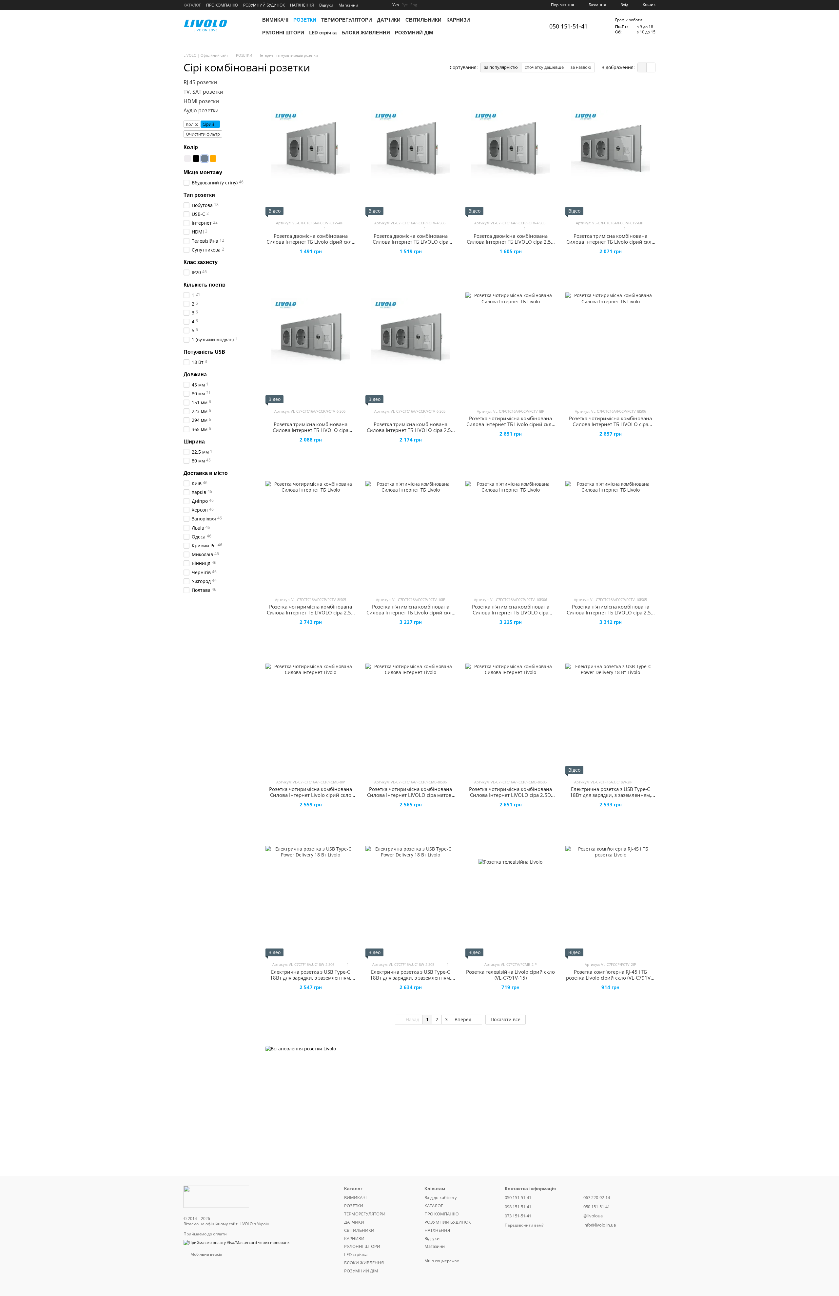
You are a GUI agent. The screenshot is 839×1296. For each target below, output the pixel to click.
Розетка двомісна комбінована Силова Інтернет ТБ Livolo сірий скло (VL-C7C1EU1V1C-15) (310, 242)
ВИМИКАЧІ (275, 19)
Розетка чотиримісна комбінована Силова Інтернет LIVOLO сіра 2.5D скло (510, 795)
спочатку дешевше (544, 67)
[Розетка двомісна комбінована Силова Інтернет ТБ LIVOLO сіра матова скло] (410, 149)
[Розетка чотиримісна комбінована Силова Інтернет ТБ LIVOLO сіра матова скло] (610, 337)
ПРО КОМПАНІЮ (222, 5)
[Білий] (187, 158)
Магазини (348, 5)
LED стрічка (323, 32)
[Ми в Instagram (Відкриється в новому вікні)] (367, 5)
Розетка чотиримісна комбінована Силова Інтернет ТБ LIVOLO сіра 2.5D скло (311, 612)
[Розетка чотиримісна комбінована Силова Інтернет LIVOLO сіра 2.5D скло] (510, 708)
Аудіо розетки (201, 110)
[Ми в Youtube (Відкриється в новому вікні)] (375, 5)
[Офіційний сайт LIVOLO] (216, 1196)
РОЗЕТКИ (304, 19)
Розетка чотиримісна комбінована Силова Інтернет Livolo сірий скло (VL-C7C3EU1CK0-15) (310, 795)
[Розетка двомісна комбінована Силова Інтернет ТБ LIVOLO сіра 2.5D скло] (510, 149)
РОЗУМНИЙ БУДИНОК (264, 5)
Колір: (192, 124)
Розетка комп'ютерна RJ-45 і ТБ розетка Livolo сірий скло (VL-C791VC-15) (610, 977)
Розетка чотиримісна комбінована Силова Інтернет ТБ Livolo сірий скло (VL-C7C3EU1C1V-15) (510, 424)
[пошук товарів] (528, 26)
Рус (404, 5)
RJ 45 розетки (200, 82)
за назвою (581, 67)
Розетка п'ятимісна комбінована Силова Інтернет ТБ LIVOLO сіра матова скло (510, 612)
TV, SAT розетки (203, 91)
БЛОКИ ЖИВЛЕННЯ (365, 32)
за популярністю (501, 67)
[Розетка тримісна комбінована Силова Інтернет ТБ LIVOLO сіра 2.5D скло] (410, 337)
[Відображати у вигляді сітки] (642, 67)
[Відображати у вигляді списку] (651, 67)
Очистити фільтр (203, 134)
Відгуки (326, 5)
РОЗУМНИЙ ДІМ (414, 32)
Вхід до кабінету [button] (440, 1197)
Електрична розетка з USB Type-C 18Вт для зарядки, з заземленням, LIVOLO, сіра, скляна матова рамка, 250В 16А (310, 980)
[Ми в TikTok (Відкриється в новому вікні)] (383, 5)
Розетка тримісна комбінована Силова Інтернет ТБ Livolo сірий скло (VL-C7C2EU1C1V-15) (610, 242)
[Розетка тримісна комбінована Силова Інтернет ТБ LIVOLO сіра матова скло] (310, 337)
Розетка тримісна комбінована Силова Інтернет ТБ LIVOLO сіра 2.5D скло (411, 430)
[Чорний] (196, 158)
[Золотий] (213, 158)
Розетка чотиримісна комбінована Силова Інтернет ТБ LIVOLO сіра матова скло (610, 424)
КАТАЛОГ (192, 5)
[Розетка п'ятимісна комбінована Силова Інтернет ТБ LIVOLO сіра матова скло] (510, 526)
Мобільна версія (205, 1254)
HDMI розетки (201, 100)
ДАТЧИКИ (388, 19)
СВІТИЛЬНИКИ (423, 19)
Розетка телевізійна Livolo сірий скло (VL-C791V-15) (510, 974)
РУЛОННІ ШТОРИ (283, 32)
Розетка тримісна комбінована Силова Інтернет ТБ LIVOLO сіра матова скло (310, 430)
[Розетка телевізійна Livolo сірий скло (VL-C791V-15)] (510, 890)
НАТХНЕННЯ (302, 5)
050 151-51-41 (568, 26)
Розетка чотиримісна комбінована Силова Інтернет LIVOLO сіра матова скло (410, 795)
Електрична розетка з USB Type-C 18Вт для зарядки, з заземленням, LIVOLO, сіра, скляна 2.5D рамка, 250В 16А (410, 980)
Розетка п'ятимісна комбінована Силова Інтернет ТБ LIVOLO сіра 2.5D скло (610, 612)
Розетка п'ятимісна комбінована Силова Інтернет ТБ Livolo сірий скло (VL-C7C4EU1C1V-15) (410, 612)
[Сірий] (204, 158)
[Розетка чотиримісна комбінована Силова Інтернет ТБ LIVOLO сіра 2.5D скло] (310, 526)
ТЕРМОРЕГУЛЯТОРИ (346, 19)
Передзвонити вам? (524, 1225)
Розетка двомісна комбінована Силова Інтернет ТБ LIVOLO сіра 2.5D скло (511, 242)
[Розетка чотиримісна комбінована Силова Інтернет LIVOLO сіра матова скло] (410, 708)
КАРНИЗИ (458, 19)
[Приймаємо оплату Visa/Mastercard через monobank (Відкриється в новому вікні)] (236, 1242)
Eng (413, 5)
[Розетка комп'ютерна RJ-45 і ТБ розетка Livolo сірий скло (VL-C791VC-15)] (610, 890)
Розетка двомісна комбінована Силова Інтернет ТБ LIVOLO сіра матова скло (410, 242)
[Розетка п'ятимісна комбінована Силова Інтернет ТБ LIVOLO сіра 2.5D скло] (610, 526)
